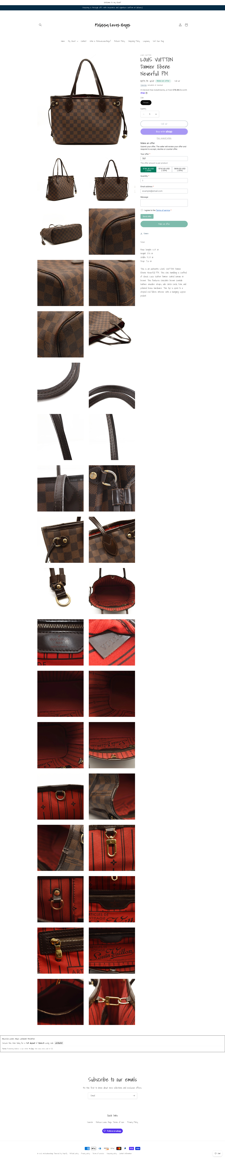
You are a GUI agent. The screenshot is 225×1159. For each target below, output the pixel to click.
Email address (147, 186)
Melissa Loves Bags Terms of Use (110, 1122)
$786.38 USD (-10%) (148, 170)
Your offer (145, 154)
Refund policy (74, 1153)
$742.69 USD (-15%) (164, 170)
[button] (40, 25)
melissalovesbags (48, 1153)
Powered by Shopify (60, 1153)
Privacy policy (85, 1153)
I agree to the (157, 210)
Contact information (125, 1153)
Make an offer (163, 81)
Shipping (143, 85)
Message (144, 197)
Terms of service (163, 210)
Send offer (147, 216)
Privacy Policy (132, 1122)
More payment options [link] (164, 138)
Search (90, 1122)
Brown (147, 103)
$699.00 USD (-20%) (179, 170)
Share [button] (146, 233)
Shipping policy (112, 1153)
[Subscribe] (134, 1095)
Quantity (143, 109)
